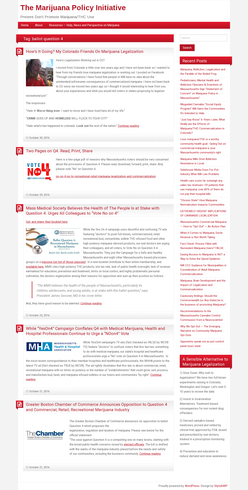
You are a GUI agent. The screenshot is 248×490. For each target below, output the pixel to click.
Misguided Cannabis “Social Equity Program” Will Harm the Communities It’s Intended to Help (202, 109)
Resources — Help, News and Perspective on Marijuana (84, 25)
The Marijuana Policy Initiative (73, 8)
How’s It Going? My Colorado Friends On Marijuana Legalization (84, 51)
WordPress (192, 486)
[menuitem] (24, 25)
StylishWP (220, 486)
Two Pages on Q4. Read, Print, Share (59, 150)
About (38, 25)
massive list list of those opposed (64, 262)
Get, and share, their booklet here (47, 222)
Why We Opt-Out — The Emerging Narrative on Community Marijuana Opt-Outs (201, 331)
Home (25, 25)
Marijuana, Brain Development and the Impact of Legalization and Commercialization (202, 285)
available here (35, 266)
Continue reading (128, 126)
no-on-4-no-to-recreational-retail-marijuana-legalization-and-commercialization (106, 176)
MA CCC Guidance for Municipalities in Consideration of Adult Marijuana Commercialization (203, 270)
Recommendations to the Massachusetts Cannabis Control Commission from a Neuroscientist (201, 316)
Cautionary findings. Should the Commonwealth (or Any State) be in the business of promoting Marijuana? (203, 300)
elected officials (134, 444)
